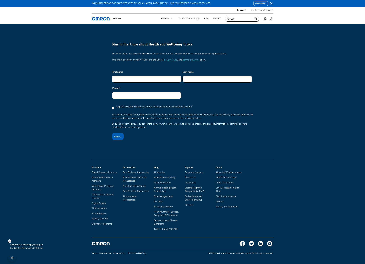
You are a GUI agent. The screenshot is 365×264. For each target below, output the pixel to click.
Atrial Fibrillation (162, 183)
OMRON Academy (224, 183)
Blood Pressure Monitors (104, 172)
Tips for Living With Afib (166, 229)
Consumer (242, 10)
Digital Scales (99, 203)
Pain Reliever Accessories (136, 172)
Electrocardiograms (102, 224)
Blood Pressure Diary (164, 177)
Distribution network (226, 196)
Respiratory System (163, 207)
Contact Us (190, 177)
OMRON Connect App (226, 177)
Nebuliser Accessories (134, 186)
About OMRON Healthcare (229, 172)
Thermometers (99, 208)
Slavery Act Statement (227, 207)
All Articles (159, 172)
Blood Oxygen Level (163, 196)
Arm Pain (158, 202)
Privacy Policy (171, 60)
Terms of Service (191, 60)
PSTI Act (189, 205)
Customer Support (194, 172)
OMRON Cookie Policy (137, 253)
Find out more (260, 3)
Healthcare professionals (262, 10)
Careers (220, 202)
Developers (190, 183)
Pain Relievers (99, 214)
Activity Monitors (100, 219)
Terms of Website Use (101, 253)
